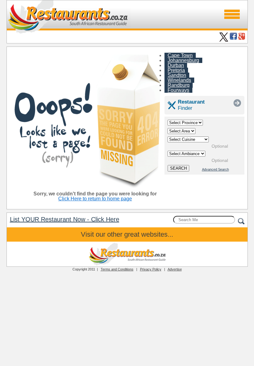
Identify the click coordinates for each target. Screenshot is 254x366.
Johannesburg (183, 60)
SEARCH (178, 168)
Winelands (179, 80)
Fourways (178, 90)
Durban (176, 65)
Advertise (175, 269)
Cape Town (180, 55)
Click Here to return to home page (95, 198)
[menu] (232, 14)
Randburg (179, 85)
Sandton (177, 75)
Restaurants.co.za (127, 254)
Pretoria (176, 70)
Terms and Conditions (117, 269)
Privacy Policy (150, 269)
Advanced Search (215, 169)
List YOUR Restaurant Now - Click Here (64, 219)
